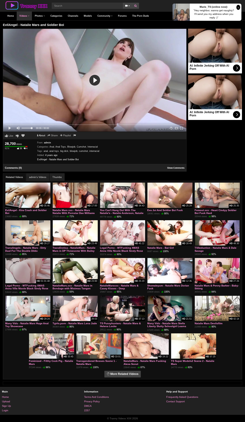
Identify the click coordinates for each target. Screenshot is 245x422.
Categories (56, 16)
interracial (94, 151)
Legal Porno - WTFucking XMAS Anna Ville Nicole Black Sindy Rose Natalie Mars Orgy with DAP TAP (26, 288)
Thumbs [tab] (57, 177)
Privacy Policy (92, 401)
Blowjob (71, 146)
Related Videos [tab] (14, 177)
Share (54, 135)
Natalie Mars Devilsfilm (208, 323)
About (41, 135)
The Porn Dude (140, 16)
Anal (52, 146)
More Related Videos (124, 373)
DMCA (87, 405)
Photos (39, 16)
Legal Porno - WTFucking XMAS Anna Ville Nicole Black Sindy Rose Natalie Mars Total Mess (121, 250)
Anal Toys (60, 146)
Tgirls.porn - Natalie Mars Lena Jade (75, 323)
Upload (6, 401)
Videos (23, 16)
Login (5, 410)
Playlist (66, 135)
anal (46, 151)
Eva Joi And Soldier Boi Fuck (165, 210)
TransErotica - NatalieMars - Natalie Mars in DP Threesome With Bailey (74, 249)
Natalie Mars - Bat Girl (160, 247)
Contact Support (175, 401)
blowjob (73, 151)
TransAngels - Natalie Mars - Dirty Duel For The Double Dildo (25, 249)
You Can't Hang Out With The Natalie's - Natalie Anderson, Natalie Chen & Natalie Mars (121, 213)
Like (10, 135)
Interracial (93, 146)
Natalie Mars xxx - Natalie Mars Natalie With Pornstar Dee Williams (74, 211)
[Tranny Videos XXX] (26, 5)
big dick (64, 151)
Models (88, 16)
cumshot (83, 151)
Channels (73, 16)
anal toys (54, 151)
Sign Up (6, 405)
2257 (87, 410)
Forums (122, 16)
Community (104, 16)
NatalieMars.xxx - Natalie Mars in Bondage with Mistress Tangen (72, 287)
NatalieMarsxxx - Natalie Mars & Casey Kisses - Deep (119, 287)
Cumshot (81, 146)
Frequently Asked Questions (182, 397)
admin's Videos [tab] (37, 177)
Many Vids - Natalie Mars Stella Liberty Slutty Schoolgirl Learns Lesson (166, 326)
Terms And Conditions (96, 397)
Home (10, 16)
